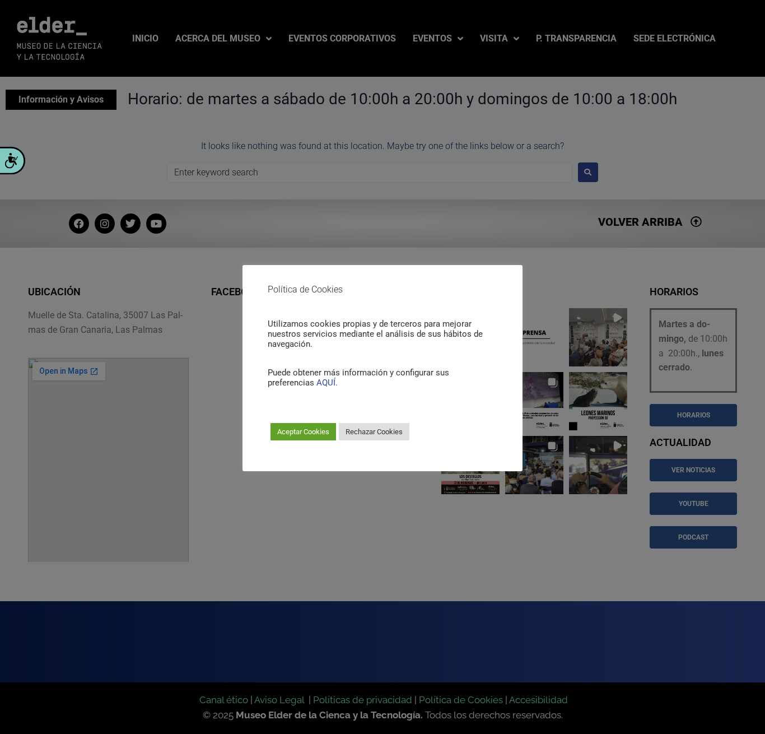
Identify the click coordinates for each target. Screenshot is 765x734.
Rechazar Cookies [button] (374, 432)
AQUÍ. (327, 383)
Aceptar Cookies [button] (303, 432)
